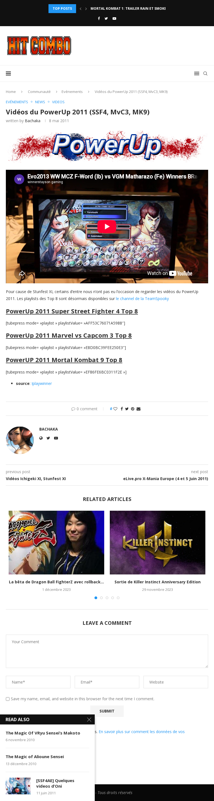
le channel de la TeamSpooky (142, 298)
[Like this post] (115, 408)
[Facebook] (99, 18)
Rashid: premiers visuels (113, 10)
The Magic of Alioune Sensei (35, 756)
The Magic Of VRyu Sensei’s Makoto (43, 733)
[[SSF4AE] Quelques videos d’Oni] (18, 786)
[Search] (205, 73)
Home (11, 91)
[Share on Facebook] (122, 408)
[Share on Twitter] (127, 408)
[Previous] (80, 8)
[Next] (86, 8)
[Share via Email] (138, 408)
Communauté (39, 91)
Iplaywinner (41, 383)
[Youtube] (114, 18)
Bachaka (32, 120)
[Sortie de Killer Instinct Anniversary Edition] (157, 542)
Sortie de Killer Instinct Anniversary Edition (158, 581)
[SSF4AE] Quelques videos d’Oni (55, 783)
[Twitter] (106, 18)
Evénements (72, 91)
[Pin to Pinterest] (132, 408)
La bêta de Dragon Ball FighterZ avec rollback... (56, 581)
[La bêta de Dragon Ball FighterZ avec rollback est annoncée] (56, 542)
